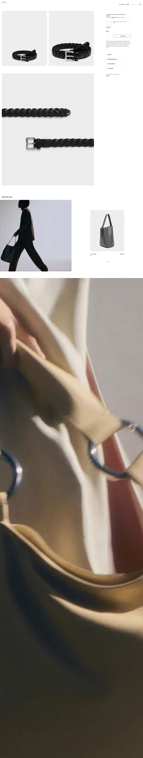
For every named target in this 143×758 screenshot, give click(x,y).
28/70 (107, 22)
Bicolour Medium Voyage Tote (95, 254)
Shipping (113, 17)
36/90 (121, 22)
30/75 (111, 22)
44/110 (111, 24)
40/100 (129, 22)
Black (108, 31)
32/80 (114, 22)
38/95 (125, 22)
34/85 (118, 22)
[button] (121, 4)
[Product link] (106, 234)
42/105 (107, 24)
